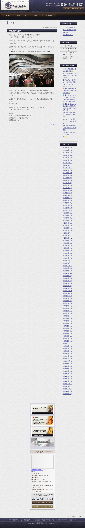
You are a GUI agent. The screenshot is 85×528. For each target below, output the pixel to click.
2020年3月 (66, 253)
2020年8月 (66, 243)
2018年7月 (66, 303)
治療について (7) (68, 35)
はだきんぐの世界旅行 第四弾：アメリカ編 (69, 114)
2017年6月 (66, 323)
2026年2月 (66, 158)
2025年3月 (66, 185)
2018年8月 (66, 301)
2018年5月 (66, 306)
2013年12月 (66, 384)
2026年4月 (66, 153)
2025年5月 (66, 180)
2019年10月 (66, 266)
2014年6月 (66, 368)
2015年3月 (66, 353)
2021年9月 (66, 213)
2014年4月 (66, 374)
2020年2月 (66, 256)
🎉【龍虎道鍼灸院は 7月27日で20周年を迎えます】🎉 (70, 91)
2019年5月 (66, 278)
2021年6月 (66, 220)
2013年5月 (66, 394)
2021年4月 (66, 223)
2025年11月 (66, 165)
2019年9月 (66, 268)
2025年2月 (66, 188)
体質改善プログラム (46, 520)
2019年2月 (66, 286)
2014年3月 (66, 376)
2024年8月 (66, 198)
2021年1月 (66, 230)
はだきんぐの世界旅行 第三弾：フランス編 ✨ (69, 134)
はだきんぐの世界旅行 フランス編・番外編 (69, 121)
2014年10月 (66, 361)
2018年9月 (66, 298)
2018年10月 (66, 296)
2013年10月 (66, 389)
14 (64, 54)
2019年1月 (66, 288)
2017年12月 (66, 316)
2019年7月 (66, 273)
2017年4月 (66, 328)
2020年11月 (66, 235)
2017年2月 (66, 331)
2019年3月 (66, 283)
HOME (11, 520)
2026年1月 (66, 160)
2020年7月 (66, 246)
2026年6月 (66, 150)
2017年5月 (66, 326)
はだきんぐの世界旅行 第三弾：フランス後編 (69, 128)
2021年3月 (66, 225)
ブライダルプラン (57, 520)
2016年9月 (66, 333)
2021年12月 (66, 205)
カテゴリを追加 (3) (69, 27)
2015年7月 (66, 348)
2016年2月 (66, 341)
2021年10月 (66, 210)
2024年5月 (66, 203)
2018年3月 (66, 311)
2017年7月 (66, 321)
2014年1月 (66, 381)
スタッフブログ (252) (69, 30)
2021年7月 (66, 218)
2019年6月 (66, 276)
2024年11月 (66, 195)
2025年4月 (66, 183)
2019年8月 (66, 271)
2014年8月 (66, 364)
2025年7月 (66, 175)
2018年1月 (66, 313)
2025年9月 (66, 170)
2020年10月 (66, 238)
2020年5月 (66, 250)
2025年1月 (66, 190)
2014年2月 (66, 379)
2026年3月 (66, 155)
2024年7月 (66, 200)
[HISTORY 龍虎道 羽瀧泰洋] (42, 446)
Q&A (22, 520)
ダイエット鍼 (32, 520)
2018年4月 (66, 308)
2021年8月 (66, 215)
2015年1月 (66, 356)
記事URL (54, 124)
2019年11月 (66, 263)
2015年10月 (66, 343)
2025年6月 (66, 178)
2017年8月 (66, 318)
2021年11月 (66, 208)
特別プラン (65, 520)
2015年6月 (66, 351)
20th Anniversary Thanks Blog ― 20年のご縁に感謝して (70, 75)
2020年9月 (66, 240)
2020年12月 (66, 233)
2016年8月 (66, 336)
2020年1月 (66, 258)
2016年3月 (66, 338)
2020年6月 (66, 248)
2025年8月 (66, 173)
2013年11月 (66, 386)
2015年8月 (66, 346)
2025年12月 (66, 163)
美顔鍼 (38, 520)
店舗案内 (26, 520)
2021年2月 (66, 228)
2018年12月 (66, 291)
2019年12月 (66, 261)
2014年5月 (66, 371)
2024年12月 (66, 193)
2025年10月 (66, 168)
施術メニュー (16, 520)
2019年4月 (66, 281)
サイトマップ (72, 520)
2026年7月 (66, 147)
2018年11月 (66, 293)
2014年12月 (66, 358)
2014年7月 (66, 366)
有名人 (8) (66, 32)
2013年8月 (66, 391)
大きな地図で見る (37, 470)
